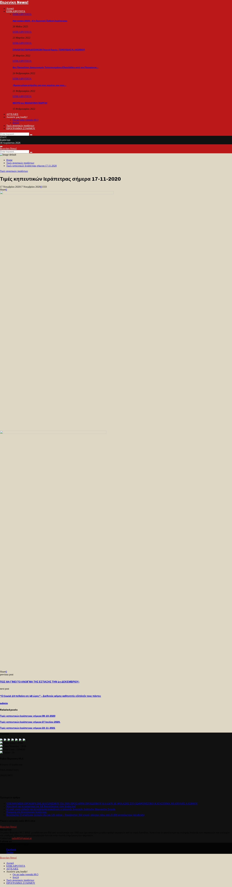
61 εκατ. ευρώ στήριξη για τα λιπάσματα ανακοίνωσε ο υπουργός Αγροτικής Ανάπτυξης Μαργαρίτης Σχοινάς (60, 809)
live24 (16, 122)
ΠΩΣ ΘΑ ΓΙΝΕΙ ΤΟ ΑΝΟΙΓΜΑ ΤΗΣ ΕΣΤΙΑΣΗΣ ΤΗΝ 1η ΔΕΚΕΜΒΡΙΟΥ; (39, 681)
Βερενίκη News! (14, 2)
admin (4, 703)
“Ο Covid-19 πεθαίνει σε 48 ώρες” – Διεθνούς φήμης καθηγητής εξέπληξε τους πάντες (50, 695)
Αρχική (10, 8)
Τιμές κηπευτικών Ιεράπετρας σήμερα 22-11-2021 (27, 728)
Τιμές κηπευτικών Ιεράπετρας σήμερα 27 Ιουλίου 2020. (30, 722)
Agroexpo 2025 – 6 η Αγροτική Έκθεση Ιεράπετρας (40, 20)
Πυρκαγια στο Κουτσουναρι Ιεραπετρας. (26, 812)
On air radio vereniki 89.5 (25, 120)
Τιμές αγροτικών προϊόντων (20, 125)
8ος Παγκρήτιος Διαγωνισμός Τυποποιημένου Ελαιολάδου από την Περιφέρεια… (55, 67)
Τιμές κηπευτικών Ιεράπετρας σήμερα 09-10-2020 (27, 716)
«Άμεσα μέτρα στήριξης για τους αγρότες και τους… (39, 85)
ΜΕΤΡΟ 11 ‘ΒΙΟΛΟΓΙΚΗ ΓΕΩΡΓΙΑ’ (30, 103)
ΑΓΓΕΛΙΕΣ (12, 114)
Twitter (9, 852)
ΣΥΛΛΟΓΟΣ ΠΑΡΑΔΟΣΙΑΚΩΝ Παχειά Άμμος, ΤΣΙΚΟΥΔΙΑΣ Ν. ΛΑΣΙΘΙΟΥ (49, 49)
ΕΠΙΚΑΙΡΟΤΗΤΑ (15, 11)
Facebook (11, 849)
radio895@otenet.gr (22, 838)
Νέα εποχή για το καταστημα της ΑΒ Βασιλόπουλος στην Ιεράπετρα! (41, 806)
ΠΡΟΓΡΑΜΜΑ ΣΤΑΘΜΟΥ (20, 128)
